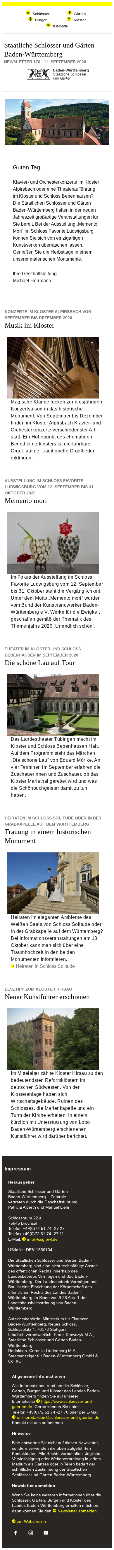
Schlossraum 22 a (25, 1218)
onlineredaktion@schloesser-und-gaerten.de (58, 1417)
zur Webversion (31, 1521)
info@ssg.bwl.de (42, 1239)
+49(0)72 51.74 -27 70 (47, 1412)
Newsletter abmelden (77, 1511)
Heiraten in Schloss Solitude (45, 966)
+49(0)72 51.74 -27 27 (44, 1228)
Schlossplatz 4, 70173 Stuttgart (37, 1329)
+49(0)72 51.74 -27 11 (43, 1233)
